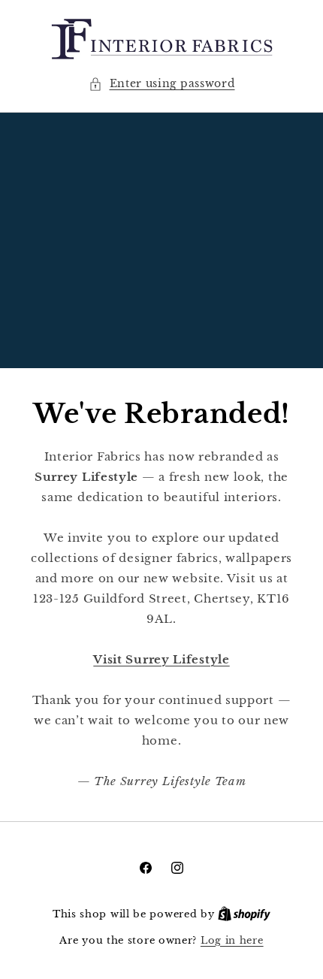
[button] (162, 83)
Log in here (232, 940)
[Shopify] (244, 914)
